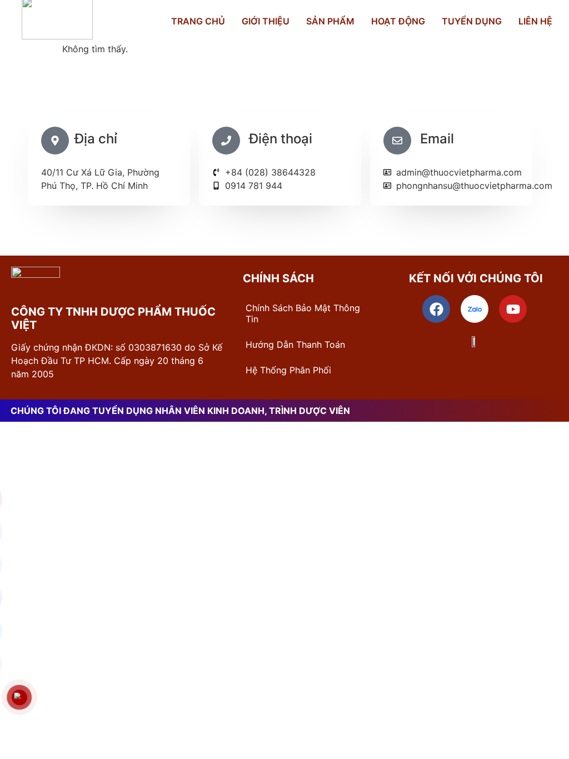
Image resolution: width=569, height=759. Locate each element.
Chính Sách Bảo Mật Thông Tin (303, 313)
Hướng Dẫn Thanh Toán (295, 344)
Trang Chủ (198, 21)
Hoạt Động (398, 21)
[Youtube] (513, 309)
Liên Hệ (535, 21)
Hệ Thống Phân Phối (288, 370)
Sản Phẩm (330, 21)
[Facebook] (436, 309)
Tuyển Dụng (472, 21)
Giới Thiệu (266, 21)
